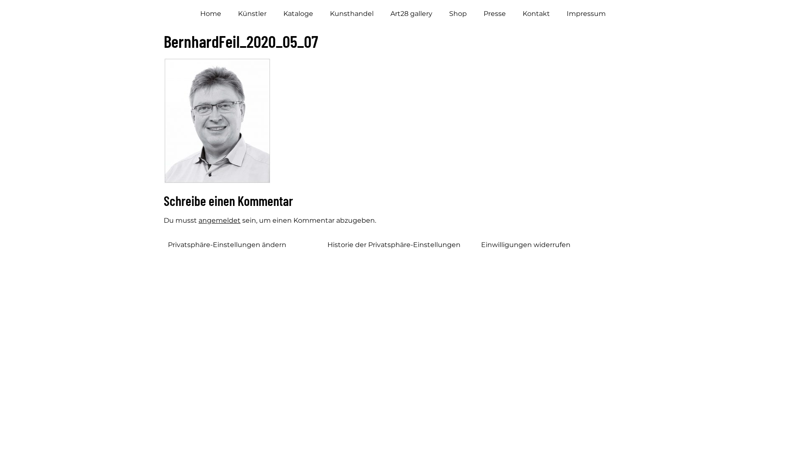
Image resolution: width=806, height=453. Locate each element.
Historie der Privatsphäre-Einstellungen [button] (394, 245)
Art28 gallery (411, 14)
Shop (458, 14)
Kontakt (536, 14)
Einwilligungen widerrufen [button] (525, 245)
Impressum (586, 14)
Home (210, 14)
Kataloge (298, 14)
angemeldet (220, 220)
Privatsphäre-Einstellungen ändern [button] (227, 245)
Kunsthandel (352, 14)
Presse (495, 14)
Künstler (252, 14)
